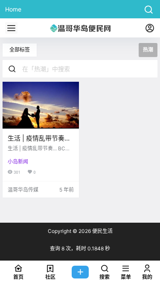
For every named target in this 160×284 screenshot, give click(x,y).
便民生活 (102, 231)
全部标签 (19, 49)
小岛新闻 (18, 161)
